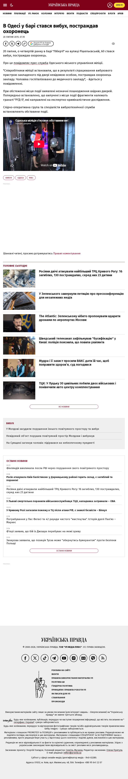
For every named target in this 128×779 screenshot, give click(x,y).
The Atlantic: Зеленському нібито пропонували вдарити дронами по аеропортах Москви (79, 318)
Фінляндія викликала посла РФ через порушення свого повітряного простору (57, 468)
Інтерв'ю (59, 13)
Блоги (111, 13)
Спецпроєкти (98, 13)
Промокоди (58, 701)
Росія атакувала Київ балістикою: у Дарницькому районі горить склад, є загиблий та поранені (59, 478)
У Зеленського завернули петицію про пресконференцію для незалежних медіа (81, 295)
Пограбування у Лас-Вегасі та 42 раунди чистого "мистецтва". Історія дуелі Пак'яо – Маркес (61, 521)
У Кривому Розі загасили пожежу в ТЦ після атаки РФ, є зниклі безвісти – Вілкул (56, 510)
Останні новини (16, 460)
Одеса (20, 178)
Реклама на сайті (61, 670)
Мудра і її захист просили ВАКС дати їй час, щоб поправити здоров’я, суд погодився (74, 362)
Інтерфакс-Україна (24, 722)
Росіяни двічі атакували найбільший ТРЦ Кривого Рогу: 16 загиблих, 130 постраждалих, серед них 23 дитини (80, 273)
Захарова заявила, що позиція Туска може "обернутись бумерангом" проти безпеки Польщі (61, 542)
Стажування (58, 697)
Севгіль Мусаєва (74, 750)
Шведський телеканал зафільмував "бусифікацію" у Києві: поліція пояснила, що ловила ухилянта (77, 340)
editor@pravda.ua (72, 752)
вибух (8, 178)
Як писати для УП (61, 694)
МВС (31, 178)
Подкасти (82, 13)
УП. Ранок (33, 13)
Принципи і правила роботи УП (69, 690)
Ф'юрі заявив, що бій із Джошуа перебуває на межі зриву (43, 531)
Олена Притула (114, 750)
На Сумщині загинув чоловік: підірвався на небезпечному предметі (50, 442)
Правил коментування (67, 253)
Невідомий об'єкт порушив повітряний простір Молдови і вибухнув (50, 436)
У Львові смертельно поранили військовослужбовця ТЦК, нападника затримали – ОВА (60, 501)
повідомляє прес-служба (31, 63)
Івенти (70, 13)
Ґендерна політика (62, 686)
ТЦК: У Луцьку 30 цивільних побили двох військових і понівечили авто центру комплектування (77, 385)
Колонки (46, 13)
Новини (7, 13)
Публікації (20, 13)
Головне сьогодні (15, 265)
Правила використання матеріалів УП (72, 678)
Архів (120, 13)
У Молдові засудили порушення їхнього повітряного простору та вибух (52, 429)
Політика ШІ (58, 682)
